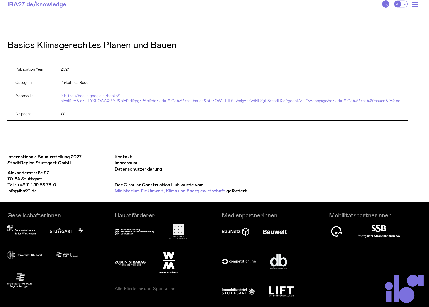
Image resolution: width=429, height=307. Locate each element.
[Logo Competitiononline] (239, 261)
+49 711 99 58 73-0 (36, 185)
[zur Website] (67, 255)
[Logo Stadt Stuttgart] (66, 230)
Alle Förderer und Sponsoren (145, 288)
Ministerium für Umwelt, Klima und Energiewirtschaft (170, 191)
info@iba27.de (22, 191)
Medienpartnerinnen (249, 215)
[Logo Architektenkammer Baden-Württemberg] (21, 230)
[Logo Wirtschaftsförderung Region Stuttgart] (19, 280)
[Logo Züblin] (130, 262)
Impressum (126, 163)
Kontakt (123, 157)
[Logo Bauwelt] (275, 232)
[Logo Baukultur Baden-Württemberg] (178, 231)
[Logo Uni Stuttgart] (24, 255)
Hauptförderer (135, 215)
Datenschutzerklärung (138, 169)
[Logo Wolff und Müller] (168, 262)
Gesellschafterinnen (34, 215)
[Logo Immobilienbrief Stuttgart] (238, 291)
